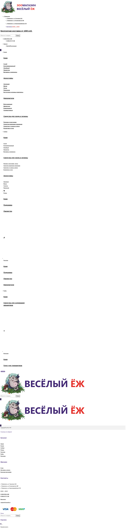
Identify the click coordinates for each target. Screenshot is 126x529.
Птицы (2, 450)
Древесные (7, 106)
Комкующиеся (8, 108)
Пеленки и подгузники (10, 122)
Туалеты (6, 185)
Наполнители (9, 98)
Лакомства (7, 70)
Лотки (5, 88)
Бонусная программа (6, 472)
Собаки (2, 448)
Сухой (5, 64)
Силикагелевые (8, 110)
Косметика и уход (9, 128)
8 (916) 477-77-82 (5, 496)
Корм (6, 58)
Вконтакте (3, 499)
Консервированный (9, 66)
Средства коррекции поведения (13, 124)
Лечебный (6, 68)
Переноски (7, 90)
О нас (2, 468)
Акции (2, 443)
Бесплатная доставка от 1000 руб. (16, 31)
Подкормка (8, 205)
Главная (3, 427)
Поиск (17, 35)
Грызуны (3, 452)
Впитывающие (8, 104)
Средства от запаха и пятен (12, 126)
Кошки (2, 445)
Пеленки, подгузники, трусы (11, 163)
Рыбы (2, 454)
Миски (5, 86)
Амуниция (6, 84)
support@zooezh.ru (5, 502)
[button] (3, 371)
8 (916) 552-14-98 (5, 494)
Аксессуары (8, 78)
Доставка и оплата (5, 470)
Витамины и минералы (10, 72)
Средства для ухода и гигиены (16, 116)
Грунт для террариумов (13, 365)
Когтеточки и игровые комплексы (13, 92)
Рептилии (3, 456)
